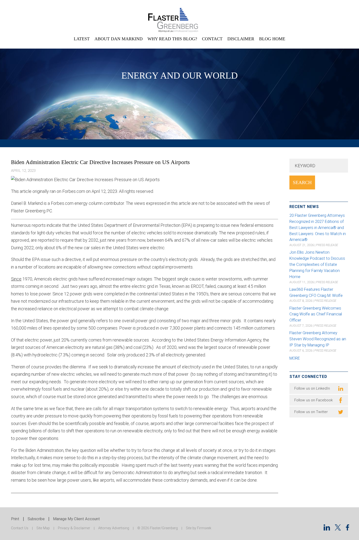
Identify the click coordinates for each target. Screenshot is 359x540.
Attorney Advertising (113, 528)
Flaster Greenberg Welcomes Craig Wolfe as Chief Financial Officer (315, 314)
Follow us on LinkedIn (312, 388)
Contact (212, 38)
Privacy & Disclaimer (74, 528)
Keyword (305, 165)
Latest (82, 38)
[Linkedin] (327, 528)
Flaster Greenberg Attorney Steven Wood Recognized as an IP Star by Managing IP (317, 339)
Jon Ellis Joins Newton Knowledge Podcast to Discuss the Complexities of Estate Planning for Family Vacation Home (317, 264)
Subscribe (36, 519)
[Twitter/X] (338, 528)
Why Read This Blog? (172, 38)
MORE (294, 358)
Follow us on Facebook (313, 400)
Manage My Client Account (76, 519)
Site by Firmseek (198, 528)
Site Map (43, 528)
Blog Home (272, 38)
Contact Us (19, 528)
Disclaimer (240, 38)
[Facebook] (347, 528)
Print (15, 519)
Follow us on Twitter (311, 412)
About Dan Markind (119, 38)
